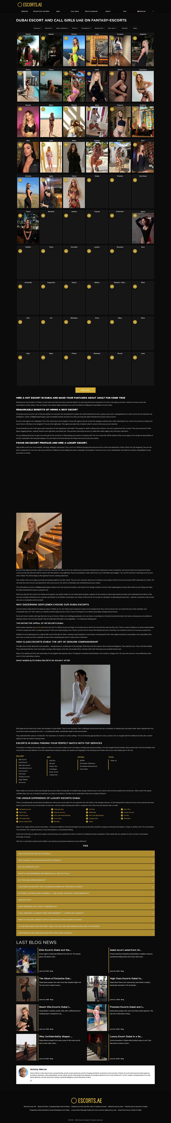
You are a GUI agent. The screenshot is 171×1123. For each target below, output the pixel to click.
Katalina (143, 105)
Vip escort (22, 782)
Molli (74, 141)
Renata (28, 105)
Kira (28, 318)
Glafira (28, 34)
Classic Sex (53, 766)
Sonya (51, 70)
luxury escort (23, 771)
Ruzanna (120, 247)
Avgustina (51, 282)
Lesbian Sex (53, 775)
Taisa (51, 247)
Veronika (74, 247)
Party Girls (22, 774)
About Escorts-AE (30, 1106)
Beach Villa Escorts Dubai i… (55, 1006)
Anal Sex (52, 760)
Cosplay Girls (93, 818)
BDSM (82, 760)
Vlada (97, 176)
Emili (97, 70)
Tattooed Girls (59, 809)
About (108, 11)
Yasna (74, 176)
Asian (91, 821)
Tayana (97, 211)
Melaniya (74, 318)
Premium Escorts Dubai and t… (127, 1006)
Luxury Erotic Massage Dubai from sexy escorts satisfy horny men (93, 1110)
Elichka (74, 34)
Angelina (143, 34)
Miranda (51, 211)
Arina (97, 318)
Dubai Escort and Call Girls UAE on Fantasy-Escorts (88, 1106)
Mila (28, 141)
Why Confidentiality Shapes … (55, 1036)
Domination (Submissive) (88, 766)
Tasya (28, 211)
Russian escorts (59, 812)
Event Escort (23, 762)
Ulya (28, 353)
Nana (51, 353)
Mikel (51, 105)
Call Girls (75, 11)
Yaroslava (143, 70)
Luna (51, 141)
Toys (111, 757)
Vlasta (119, 70)
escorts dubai (40, 627)
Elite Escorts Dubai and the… (55, 950)
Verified (124, 28)
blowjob (52, 763)
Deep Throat (53, 772)
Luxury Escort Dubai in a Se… (126, 1036)
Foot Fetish (84, 769)
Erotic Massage (91, 11)
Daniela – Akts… (120, 282)
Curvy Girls (58, 818)
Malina (97, 282)
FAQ (124, 11)
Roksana (97, 353)
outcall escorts (129, 812)
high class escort (24, 765)
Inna (97, 34)
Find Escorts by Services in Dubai (136, 1106)
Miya (120, 318)
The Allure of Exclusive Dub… (55, 978)
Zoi (51, 318)
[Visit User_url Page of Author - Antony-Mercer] (31, 1081)
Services (24, 11)
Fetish (81, 757)
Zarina (74, 282)
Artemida (28, 282)
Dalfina (120, 141)
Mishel (51, 34)
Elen (143, 141)
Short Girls (22, 812)
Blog (51, 971)
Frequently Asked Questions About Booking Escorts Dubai (50, 1110)
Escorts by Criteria (41, 11)
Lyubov (97, 247)
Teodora (120, 34)
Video (135, 28)
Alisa (97, 105)
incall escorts (23, 815)
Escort (20, 756)
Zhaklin (28, 247)
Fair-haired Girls (24, 818)
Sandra (74, 211)
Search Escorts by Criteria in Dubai (129, 1110)
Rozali (120, 353)
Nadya (28, 70)
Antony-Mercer (38, 1069)
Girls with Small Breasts (62, 815)
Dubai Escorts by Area (115, 1106)
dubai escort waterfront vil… (125, 950)
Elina (143, 282)
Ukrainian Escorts (25, 809)
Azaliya (97, 141)
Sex (49, 757)
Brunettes (127, 818)
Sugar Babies (23, 779)
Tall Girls (92, 809)
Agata (74, 70)
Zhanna (74, 105)
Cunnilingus (53, 769)
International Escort (25, 768)
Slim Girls (127, 809)
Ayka (51, 176)
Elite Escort (22, 759)
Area (58, 11)
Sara (143, 247)
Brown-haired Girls (25, 821)
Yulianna (120, 105)
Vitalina (120, 176)
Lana (143, 353)
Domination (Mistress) (87, 763)
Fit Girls (126, 815)
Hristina (28, 176)
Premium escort (24, 777)
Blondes (57, 821)
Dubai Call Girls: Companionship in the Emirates (54, 1106)
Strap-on (114, 760)
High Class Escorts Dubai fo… (126, 978)
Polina (74, 353)
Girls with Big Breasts (96, 815)
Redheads (92, 812)
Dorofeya (143, 176)
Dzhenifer (120, 211)
